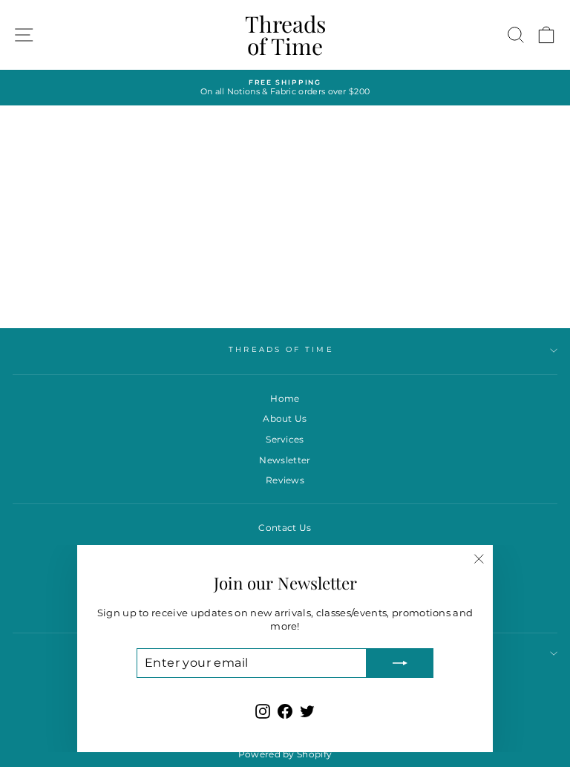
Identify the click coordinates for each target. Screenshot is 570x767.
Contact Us (284, 527)
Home (284, 398)
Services (285, 439)
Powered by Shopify (285, 754)
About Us (285, 418)
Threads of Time (285, 35)
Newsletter (284, 460)
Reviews (285, 480)
